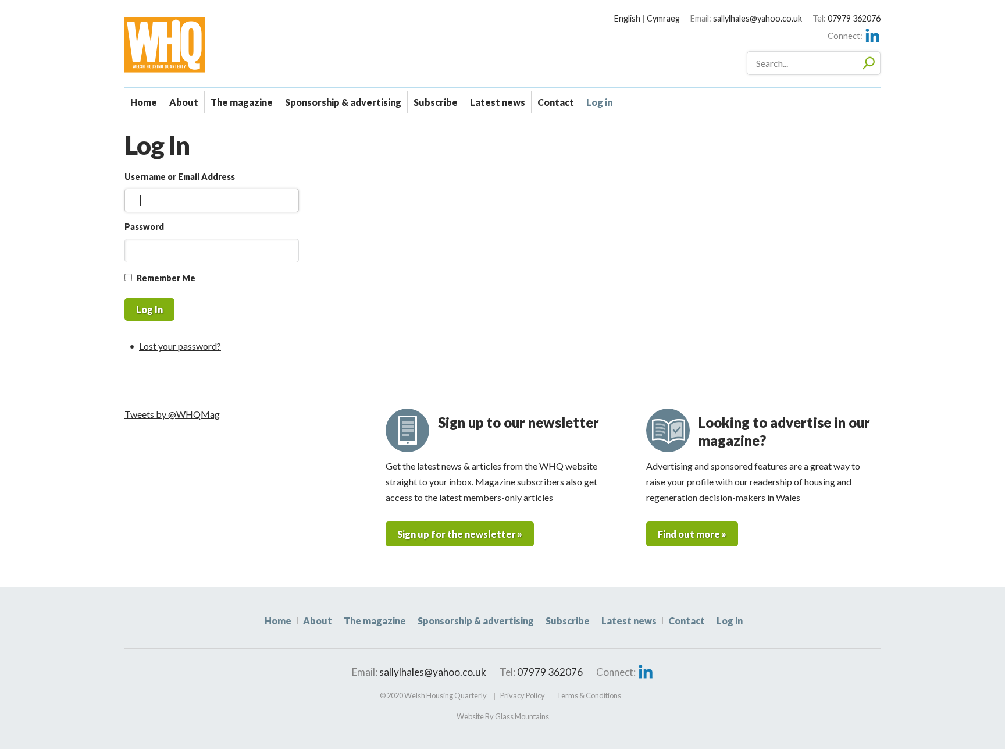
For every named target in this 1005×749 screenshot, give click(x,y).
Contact (555, 102)
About (183, 102)
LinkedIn (872, 35)
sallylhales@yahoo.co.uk (757, 18)
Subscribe (436, 102)
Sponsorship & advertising (343, 102)
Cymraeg (663, 18)
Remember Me (166, 278)
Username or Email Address (179, 177)
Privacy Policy (522, 695)
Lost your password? (180, 346)
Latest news (497, 102)
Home (143, 102)
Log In (149, 309)
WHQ (205, 45)
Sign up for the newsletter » (459, 533)
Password (144, 227)
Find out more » (692, 533)
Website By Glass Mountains (503, 716)
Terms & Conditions (589, 695)
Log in (599, 102)
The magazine (242, 102)
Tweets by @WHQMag (172, 414)
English (627, 18)
